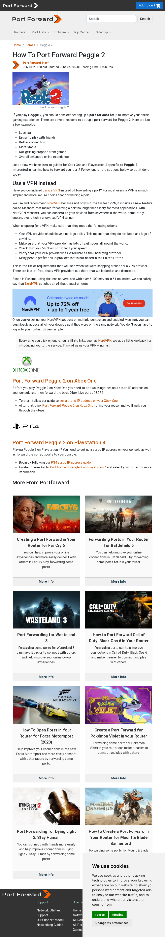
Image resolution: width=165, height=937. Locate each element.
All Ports (79, 925)
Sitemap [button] (102, 32)
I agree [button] (100, 914)
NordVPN (54, 203)
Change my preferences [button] (111, 923)
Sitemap (79, 902)
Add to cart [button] (147, 5)
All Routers (81, 920)
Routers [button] (20, 32)
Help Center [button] (81, 32)
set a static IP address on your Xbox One (89, 401)
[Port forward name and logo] (20, 5)
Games (30, 45)
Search (145, 19)
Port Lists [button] (39, 32)
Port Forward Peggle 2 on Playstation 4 (59, 442)
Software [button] (60, 32)
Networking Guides (50, 925)
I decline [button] (117, 914)
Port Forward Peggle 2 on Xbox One (54, 381)
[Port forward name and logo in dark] (37, 18)
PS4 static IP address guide (71, 462)
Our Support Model (50, 920)
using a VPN (51, 190)
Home (16, 45)
